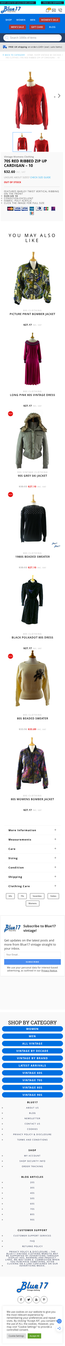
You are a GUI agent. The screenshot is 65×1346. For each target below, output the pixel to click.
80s (32, 1214)
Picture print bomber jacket (32, 314)
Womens (32, 903)
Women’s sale (49, 19)
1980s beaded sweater (32, 556)
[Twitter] (28, 1299)
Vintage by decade (32, 1051)
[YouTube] (36, 1299)
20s (32, 1182)
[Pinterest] (44, 1299)
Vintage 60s (32, 1073)
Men (32, 19)
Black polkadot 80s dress (32, 637)
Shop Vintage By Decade (48, 55)
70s (22, 896)
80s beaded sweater (32, 718)
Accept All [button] (34, 1335)
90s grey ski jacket (32, 476)
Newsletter (32, 1118)
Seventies (37, 896)
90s (32, 1219)
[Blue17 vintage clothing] (11, 9)
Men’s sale (17, 26)
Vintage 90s (32, 1095)
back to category (14, 55)
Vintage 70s (32, 1080)
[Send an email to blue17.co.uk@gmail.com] (54, 10)
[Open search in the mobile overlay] (32, 37)
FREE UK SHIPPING (52, 2)
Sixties (53, 896)
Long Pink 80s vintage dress (32, 395)
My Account (32, 1155)
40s (32, 1193)
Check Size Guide (40, 177)
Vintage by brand (32, 1058)
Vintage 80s (32, 1087)
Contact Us (32, 1123)
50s (32, 1198)
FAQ (32, 1241)
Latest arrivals (32, 1065)
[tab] (32, 830)
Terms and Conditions (32, 1139)
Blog (52, 26)
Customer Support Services (32, 1235)
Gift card (37, 26)
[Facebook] (21, 1299)
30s (32, 1187)
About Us (32, 1107)
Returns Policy (32, 1246)
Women (20, 19)
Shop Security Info (33, 1161)
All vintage (32, 1043)
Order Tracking (32, 1166)
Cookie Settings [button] (16, 1335)
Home (30, 55)
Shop (9, 19)
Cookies (32, 1129)
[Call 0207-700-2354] (60, 10)
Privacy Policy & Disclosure (32, 1134)
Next (60, 99)
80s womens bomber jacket (32, 799)
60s (10, 896)
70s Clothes (12, 57)
